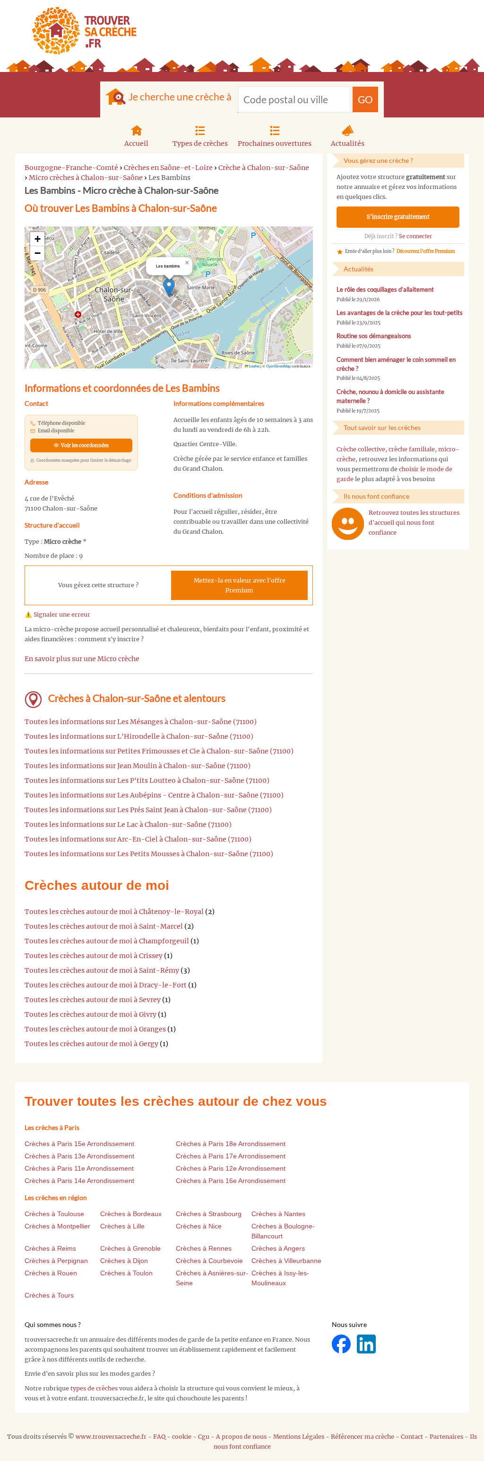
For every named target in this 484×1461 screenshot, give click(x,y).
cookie (181, 1436)
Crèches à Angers (278, 1248)
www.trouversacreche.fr (111, 1436)
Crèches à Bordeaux (131, 1214)
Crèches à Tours (49, 1295)
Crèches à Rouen (51, 1273)
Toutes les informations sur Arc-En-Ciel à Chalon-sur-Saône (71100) (138, 839)
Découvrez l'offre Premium (426, 251)
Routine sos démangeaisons (374, 336)
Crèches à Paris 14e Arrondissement (79, 1180)
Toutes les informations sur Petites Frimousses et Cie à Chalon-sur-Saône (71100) (159, 751)
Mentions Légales (298, 1436)
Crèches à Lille (122, 1226)
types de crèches (94, 1388)
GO (365, 99)
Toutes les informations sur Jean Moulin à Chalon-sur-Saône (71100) (138, 766)
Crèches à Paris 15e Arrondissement (79, 1143)
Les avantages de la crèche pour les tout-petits (400, 312)
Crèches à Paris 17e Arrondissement (230, 1156)
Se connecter (415, 236)
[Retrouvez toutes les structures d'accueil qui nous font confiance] (348, 524)
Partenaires (446, 1436)
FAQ (159, 1436)
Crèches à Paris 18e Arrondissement (230, 1143)
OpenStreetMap (278, 365)
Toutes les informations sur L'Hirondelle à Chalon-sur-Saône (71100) (139, 736)
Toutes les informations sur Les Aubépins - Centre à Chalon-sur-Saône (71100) (154, 795)
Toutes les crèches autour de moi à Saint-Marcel (104, 926)
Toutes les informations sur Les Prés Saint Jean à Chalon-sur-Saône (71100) (148, 810)
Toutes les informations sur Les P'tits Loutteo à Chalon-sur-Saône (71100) (147, 780)
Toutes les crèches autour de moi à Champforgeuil (107, 941)
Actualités (347, 143)
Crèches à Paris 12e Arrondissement (230, 1168)
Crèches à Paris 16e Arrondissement (230, 1180)
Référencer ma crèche (362, 1436)
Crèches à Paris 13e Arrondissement (79, 1156)
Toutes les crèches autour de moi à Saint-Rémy (102, 970)
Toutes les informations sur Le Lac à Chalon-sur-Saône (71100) (128, 824)
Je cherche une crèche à (180, 96)
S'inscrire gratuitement (398, 217)
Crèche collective (361, 449)
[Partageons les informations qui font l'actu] (342, 1343)
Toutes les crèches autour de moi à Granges (95, 1029)
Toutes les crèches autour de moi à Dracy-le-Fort (106, 985)
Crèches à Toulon (126, 1273)
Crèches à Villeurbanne (286, 1260)
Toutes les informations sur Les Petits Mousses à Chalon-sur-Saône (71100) (149, 854)
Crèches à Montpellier (57, 1226)
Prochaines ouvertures (274, 143)
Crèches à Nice (199, 1226)
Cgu (203, 1436)
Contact (412, 1436)
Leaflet (253, 365)
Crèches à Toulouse (54, 1214)
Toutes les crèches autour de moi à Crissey (94, 955)
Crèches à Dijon (124, 1260)
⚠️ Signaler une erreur (57, 614)
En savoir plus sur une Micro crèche (82, 658)
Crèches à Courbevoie (209, 1260)
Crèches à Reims (50, 1248)
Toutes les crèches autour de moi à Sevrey (93, 999)
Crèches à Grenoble (130, 1248)
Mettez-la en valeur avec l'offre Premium (239, 585)
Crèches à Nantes (278, 1214)
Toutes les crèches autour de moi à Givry (90, 1014)
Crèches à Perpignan (56, 1260)
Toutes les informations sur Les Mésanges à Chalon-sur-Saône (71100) (141, 721)
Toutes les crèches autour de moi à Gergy (91, 1044)
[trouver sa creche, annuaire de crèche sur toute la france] (81, 30)
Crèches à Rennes (204, 1248)
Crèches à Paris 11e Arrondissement (79, 1168)
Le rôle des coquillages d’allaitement (385, 289)
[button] (169, 287)
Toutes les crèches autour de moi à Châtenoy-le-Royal (114, 911)
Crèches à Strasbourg (209, 1214)
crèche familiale (412, 449)
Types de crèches (200, 143)
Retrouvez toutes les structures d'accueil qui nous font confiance (414, 522)
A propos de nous (241, 1436)
